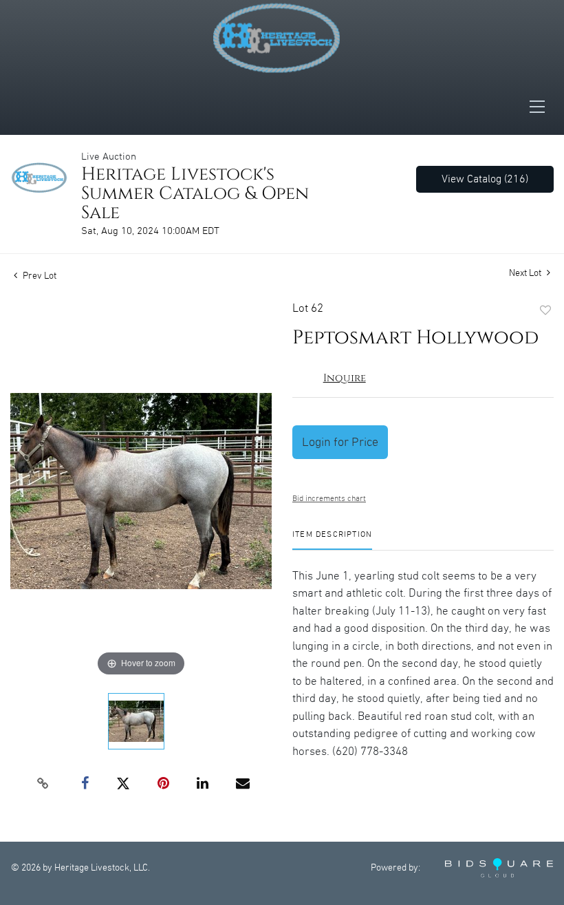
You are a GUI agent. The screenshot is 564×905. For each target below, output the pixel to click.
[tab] (332, 540)
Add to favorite (545, 311)
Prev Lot (38, 276)
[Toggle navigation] (541, 106)
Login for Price (340, 442)
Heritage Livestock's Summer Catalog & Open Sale (195, 193)
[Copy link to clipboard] (43, 784)
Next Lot (526, 273)
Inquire (344, 378)
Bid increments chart (329, 498)
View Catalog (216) (485, 179)
